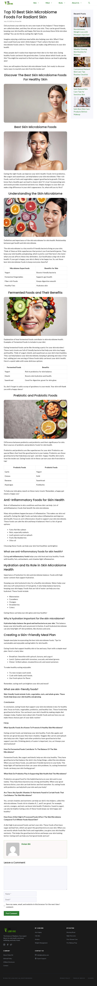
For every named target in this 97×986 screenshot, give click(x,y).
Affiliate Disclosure (9, 962)
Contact (5, 965)
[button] (89, 3)
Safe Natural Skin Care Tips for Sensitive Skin (81, 92)
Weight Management (41, 943)
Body (61, 3)
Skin (35, 3)
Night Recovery (71, 936)
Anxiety (37, 939)
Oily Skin (37, 936)
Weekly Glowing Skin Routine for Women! (80, 52)
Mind (48, 3)
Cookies (91, 978)
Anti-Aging (38, 932)
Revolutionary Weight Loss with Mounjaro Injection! (82, 32)
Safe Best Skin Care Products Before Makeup (82, 111)
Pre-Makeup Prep (72, 943)
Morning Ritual (71, 932)
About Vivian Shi (8, 955)
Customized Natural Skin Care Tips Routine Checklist (82, 72)
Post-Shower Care (72, 939)
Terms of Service (79, 978)
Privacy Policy (65, 978)
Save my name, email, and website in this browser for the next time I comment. (33, 905)
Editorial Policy (7, 958)
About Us (75, 3)
